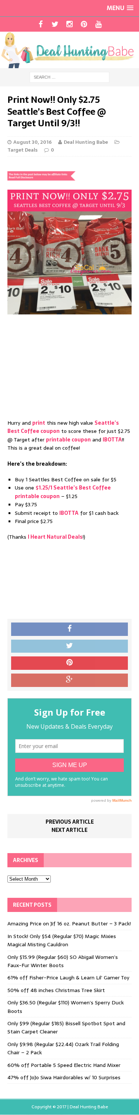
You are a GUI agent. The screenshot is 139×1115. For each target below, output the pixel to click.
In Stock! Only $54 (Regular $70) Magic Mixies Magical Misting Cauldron (61, 940)
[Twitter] (55, 24)
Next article (69, 830)
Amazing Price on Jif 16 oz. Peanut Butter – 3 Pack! (69, 923)
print (38, 423)
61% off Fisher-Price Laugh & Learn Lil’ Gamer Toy (68, 977)
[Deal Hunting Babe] (69, 50)
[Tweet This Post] (69, 646)
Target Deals (22, 150)
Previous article (70, 822)
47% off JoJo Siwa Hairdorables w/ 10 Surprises (63, 1077)
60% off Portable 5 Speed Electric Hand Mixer (63, 1065)
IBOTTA (112, 439)
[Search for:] (69, 77)
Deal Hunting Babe (86, 142)
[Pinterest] (83, 24)
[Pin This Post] (69, 663)
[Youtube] (98, 24)
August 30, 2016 (32, 142)
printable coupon (68, 439)
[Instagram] (69, 24)
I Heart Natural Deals (55, 537)
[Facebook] (40, 24)
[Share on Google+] (69, 680)
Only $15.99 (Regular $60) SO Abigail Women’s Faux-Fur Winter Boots (62, 961)
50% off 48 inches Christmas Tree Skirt (56, 990)
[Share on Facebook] (69, 629)
